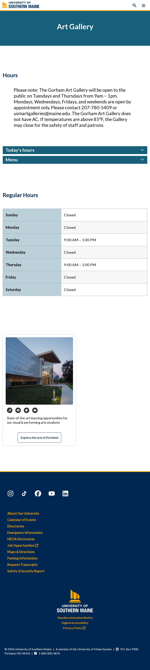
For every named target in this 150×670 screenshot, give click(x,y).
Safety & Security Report (25, 571)
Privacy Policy (72, 628)
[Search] (134, 5)
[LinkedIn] (66, 494)
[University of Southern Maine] (75, 599)
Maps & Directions (21, 552)
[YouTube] (52, 494)
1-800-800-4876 (49, 653)
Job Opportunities (21, 545)
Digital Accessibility (75, 622)
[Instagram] (11, 494)
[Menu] (143, 5)
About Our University (23, 513)
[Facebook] (38, 494)
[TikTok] (24, 494)
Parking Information (22, 558)
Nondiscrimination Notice (75, 617)
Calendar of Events (21, 520)
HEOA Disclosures (21, 539)
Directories (15, 526)
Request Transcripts (22, 565)
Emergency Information (25, 533)
